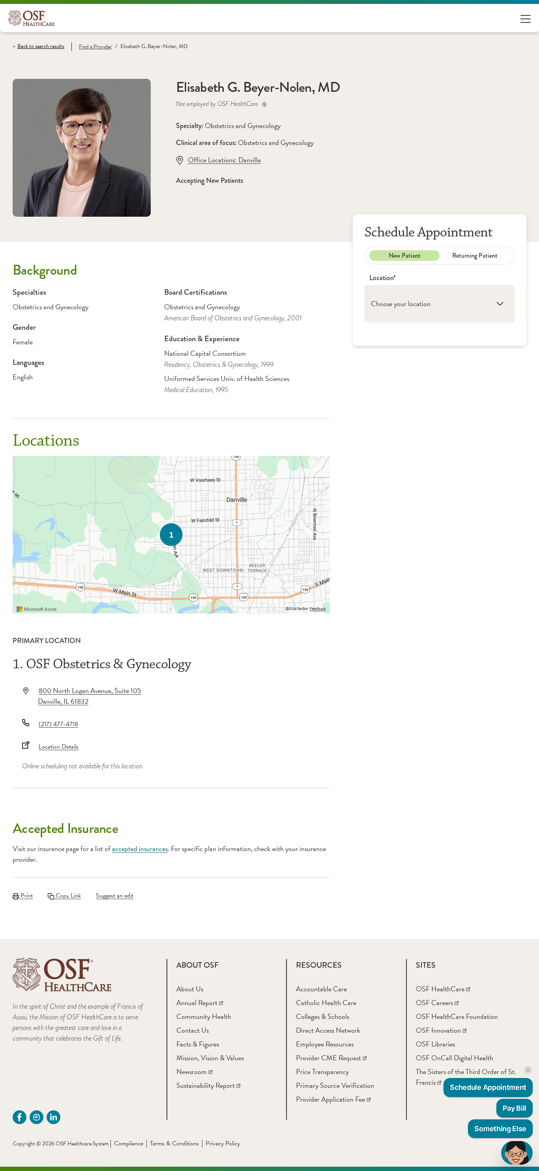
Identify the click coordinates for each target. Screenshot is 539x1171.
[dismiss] (528, 1070)
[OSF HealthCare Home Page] (31, 18)
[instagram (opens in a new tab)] (36, 1117)
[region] (171, 534)
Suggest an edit (114, 895)
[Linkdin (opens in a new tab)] (53, 1117)
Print (26, 895)
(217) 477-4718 (58, 724)
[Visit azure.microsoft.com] (37, 609)
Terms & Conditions (174, 1143)
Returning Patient (475, 255)
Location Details (59, 746)
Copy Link (67, 895)
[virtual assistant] (517, 1153)
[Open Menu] (525, 18)
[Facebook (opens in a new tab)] (19, 1117)
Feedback (318, 608)
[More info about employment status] (264, 104)
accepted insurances (140, 848)
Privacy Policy (223, 1143)
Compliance (128, 1143)
